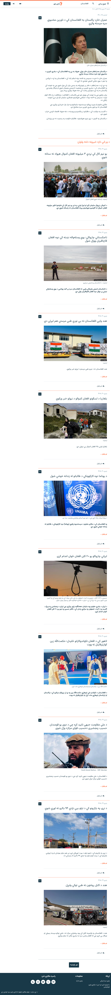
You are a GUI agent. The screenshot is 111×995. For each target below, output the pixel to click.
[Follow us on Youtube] (43, 982)
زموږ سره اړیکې (105, 981)
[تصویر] (20, 3)
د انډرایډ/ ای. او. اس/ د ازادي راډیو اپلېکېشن (99, 986)
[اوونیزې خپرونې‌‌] (14, 3)
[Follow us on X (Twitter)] (48, 982)
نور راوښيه (74, 964)
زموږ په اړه (79, 981)
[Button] (100, 134)
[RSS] (33, 982)
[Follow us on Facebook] (53, 982)
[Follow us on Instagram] (38, 982)
